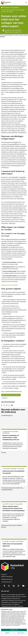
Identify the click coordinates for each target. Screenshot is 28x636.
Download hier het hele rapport (9, 285)
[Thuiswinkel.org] (6, 2)
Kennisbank (6, 7)
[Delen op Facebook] (1, 405)
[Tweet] (4, 405)
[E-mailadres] (12, 405)
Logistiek (4, 398)
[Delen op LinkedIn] (6, 405)
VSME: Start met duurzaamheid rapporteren (12, 545)
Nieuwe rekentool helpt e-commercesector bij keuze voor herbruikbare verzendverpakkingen (13, 508)
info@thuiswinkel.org (6, 579)
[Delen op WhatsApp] (9, 405)
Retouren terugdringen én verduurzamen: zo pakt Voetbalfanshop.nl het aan (10, 437)
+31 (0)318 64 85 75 (6, 582)
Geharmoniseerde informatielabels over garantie (13, 472)
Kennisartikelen (15, 7)
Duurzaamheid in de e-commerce (11, 395)
